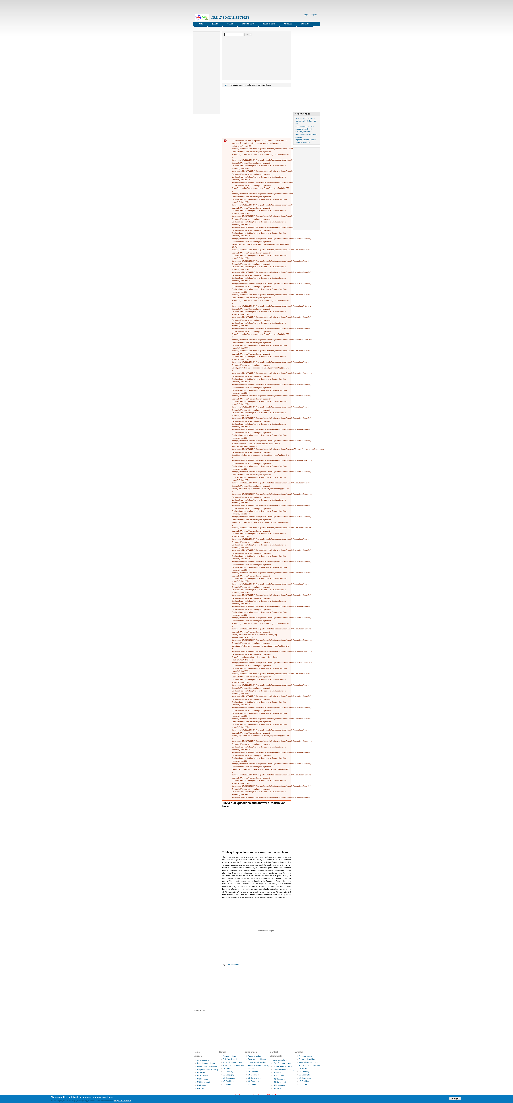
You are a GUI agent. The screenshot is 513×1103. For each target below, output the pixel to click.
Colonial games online (304, 132)
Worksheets (248, 24)
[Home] (202, 20)
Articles (288, 24)
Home (200, 24)
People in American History (207, 1070)
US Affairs (201, 1073)
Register (314, 15)
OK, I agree (455, 1099)
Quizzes (215, 24)
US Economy (202, 1076)
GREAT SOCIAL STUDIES (230, 17)
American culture (203, 1060)
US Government (203, 1082)
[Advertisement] (241, 6)
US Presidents (233, 965)
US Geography (203, 1079)
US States (201, 1088)
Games (230, 24)
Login (306, 15)
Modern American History (207, 1066)
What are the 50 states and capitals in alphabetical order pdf (306, 121)
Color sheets (269, 24)
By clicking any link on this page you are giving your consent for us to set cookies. (82, 1101)
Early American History (206, 1063)
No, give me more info (122, 1101)
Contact (305, 24)
